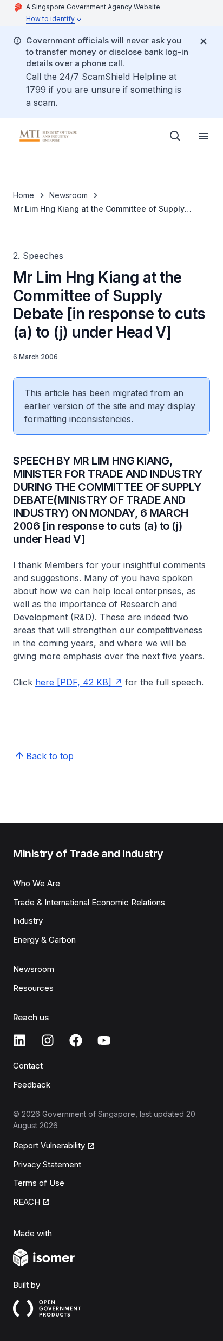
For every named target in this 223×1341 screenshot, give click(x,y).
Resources (33, 988)
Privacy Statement (47, 1164)
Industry (28, 921)
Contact (28, 1065)
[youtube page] (103, 1040)
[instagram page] (47, 1040)
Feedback (31, 1084)
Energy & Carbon (44, 940)
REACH (26, 1202)
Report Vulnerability (49, 1145)
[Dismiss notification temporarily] (204, 41)
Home (23, 195)
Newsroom (68, 195)
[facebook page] (75, 1040)
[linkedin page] (19, 1040)
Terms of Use (38, 1183)
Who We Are (36, 883)
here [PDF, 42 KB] (73, 682)
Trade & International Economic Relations (89, 902)
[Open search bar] (175, 136)
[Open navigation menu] (204, 136)
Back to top (50, 756)
